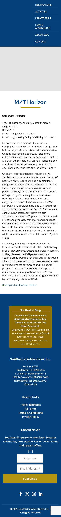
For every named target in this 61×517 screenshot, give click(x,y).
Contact (40, 41)
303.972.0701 (40, 380)
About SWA (42, 34)
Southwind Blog (30, 310)
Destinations (43, 4)
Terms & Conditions (30, 413)
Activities (41, 11)
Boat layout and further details (19, 285)
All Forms (30, 409)
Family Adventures (42, 27)
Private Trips (43, 18)
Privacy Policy (30, 417)
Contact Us (30, 384)
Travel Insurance (30, 405)
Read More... (33, 344)
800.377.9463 (41, 377)
